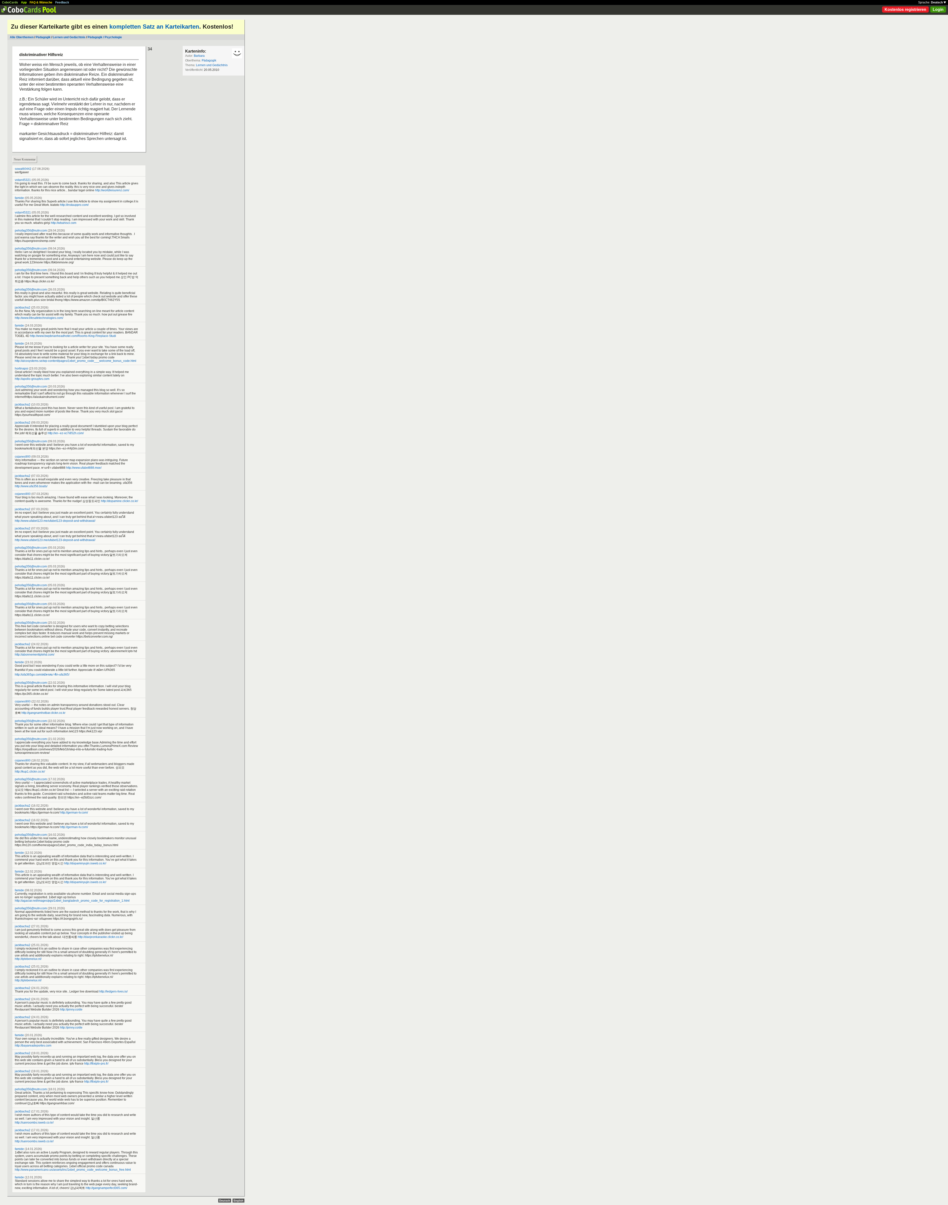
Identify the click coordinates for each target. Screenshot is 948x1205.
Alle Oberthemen (22, 37)
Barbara (199, 56)
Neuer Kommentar (25, 159)
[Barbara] (237, 53)
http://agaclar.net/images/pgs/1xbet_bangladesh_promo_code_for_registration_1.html (72, 900)
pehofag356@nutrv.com (31, 230)
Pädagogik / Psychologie (105, 37)
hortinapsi (21, 368)
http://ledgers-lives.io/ (113, 991)
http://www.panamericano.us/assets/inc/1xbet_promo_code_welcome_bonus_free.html (73, 1169)
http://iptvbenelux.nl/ (28, 959)
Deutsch (937, 2)
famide (19, 198)
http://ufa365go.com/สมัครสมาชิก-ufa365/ (42, 674)
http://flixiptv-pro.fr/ (96, 1063)
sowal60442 (23, 169)
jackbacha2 (22, 307)
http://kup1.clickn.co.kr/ (30, 771)
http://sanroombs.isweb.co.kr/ (34, 1122)
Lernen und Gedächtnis (69, 37)
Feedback (62, 2)
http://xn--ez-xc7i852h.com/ (66, 433)
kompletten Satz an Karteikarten (154, 26)
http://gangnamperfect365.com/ (106, 1188)
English (238, 1200)
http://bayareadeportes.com (33, 1045)
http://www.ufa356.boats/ (31, 486)
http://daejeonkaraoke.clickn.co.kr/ (100, 937)
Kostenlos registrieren (905, 9)
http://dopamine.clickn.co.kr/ (119, 501)
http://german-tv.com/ (74, 812)
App (24, 2)
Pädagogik (43, 37)
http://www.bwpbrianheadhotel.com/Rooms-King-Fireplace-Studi (73, 336)
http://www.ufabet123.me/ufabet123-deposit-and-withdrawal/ (55, 521)
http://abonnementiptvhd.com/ (34, 654)
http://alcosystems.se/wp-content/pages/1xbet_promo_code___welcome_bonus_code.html (75, 361)
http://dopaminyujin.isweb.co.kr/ (85, 863)
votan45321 (23, 180)
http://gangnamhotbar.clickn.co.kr (43, 713)
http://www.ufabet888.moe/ (83, 467)
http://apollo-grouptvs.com (32, 379)
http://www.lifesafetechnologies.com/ (39, 318)
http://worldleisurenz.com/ (112, 190)
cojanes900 (23, 456)
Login (938, 9)
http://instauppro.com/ (74, 205)
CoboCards (10, 2)
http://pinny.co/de (71, 1009)
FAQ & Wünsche (41, 2)
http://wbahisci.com (63, 223)
